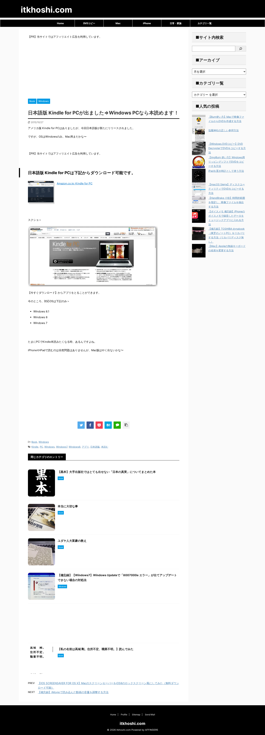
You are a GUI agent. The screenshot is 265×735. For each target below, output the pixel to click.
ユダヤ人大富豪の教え (72, 540)
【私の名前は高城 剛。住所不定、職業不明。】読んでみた (95, 649)
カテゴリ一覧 (205, 23)
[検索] (240, 49)
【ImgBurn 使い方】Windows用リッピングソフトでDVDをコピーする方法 (226, 161)
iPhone (147, 23)
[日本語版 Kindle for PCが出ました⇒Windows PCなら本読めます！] (108, 425)
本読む (104, 446)
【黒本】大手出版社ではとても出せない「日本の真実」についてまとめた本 (107, 472)
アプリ (85, 446)
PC (41, 446)
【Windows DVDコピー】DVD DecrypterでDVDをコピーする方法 (227, 148)
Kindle (35, 446)
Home (60, 23)
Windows (44, 441)
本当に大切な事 (68, 506)
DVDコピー (89, 23)
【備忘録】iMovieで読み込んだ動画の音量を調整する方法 (73, 692)
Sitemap (136, 714)
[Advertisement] (103, 68)
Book (34, 441)
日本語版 (95, 446)
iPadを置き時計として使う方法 (226, 170)
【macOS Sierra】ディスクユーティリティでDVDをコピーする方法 (226, 189)
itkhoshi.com (46, 10)
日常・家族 (176, 23)
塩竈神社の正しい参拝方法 (223, 130)
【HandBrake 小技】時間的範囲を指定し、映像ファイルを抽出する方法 (226, 202)
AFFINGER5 (151, 730)
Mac (118, 23)
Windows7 (61, 446)
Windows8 (74, 446)
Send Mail (150, 714)
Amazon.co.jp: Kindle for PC (74, 183)
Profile (124, 714)
